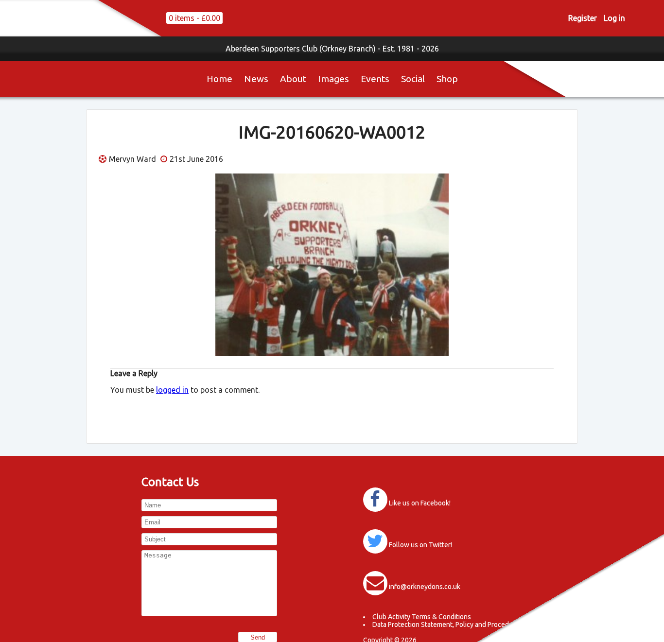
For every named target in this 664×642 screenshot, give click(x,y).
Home (219, 78)
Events (375, 78)
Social (413, 78)
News (256, 78)
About (293, 78)
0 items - (194, 18)
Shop (447, 78)
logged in (172, 389)
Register (582, 18)
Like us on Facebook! (420, 503)
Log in (614, 18)
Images (333, 78)
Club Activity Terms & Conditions (421, 617)
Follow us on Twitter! (420, 545)
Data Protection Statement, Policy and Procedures (447, 624)
